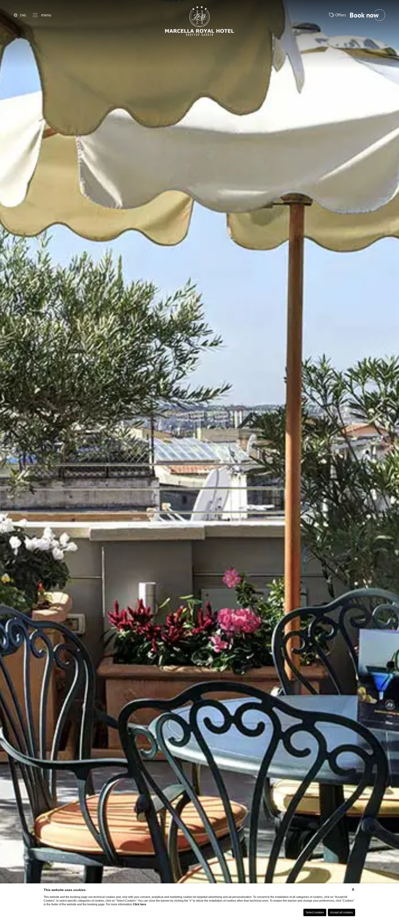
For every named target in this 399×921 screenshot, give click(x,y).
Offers (340, 15)
